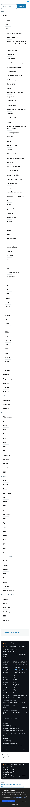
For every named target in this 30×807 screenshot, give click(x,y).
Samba (9, 141)
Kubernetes (6, 434)
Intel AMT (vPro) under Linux (16, 101)
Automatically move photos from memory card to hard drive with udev (16, 44)
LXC (4, 438)
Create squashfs (11, 71)
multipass (6, 459)
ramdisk (9, 251)
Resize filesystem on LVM (14, 133)
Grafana (5, 599)
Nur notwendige (22, 801)
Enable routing (11, 80)
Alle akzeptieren (8, 801)
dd (7, 200)
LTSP (6, 24)
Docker (5, 425)
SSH (6, 345)
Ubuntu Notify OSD (13, 175)
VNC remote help (12, 183)
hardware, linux (11, 217)
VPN (4, 506)
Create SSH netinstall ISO (15, 67)
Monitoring (6, 612)
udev (8, 285)
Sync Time (10, 162)
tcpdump (6, 523)
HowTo (7, 29)
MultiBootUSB (11, 118)
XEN (4, 472)
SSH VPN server (12, 137)
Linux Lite (8, 340)
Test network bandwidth (14, 167)
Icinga (5, 603)
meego (9, 230)
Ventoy (9, 188)
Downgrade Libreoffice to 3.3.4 (16, 75)
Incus (4, 421)
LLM (4, 574)
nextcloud (6, 408)
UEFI (6, 349)
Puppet (5, 582)
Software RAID (11, 154)
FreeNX (7, 315)
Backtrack (8, 298)
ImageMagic (10, 97)
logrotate (7, 357)
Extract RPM (11, 84)
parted (7, 362)
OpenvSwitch (7, 493)
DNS (4, 480)
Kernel (7, 336)
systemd (7, 370)
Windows (6, 392)
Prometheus (6, 607)
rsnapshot (10, 255)
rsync (8, 260)
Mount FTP (10, 114)
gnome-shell (10, 209)
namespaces (6, 514)
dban (6, 353)
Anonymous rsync (12, 37)
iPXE (4, 510)
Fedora (9, 88)
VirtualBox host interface (14, 192)
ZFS (4, 548)
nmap (8, 243)
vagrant (5, 468)
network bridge (11, 238)
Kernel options (11, 105)
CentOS (7, 307)
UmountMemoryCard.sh (14, 179)
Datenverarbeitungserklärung (19, 797)
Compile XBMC (12, 54)
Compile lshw (11, 59)
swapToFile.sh (11, 277)
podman (5, 463)
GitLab (5, 569)
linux (12, 632)
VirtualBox (6, 455)
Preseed (5, 578)
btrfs (4, 552)
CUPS (7, 302)
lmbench (9, 222)
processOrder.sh (12, 247)
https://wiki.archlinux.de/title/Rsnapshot (11, 784)
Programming (7, 379)
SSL (4, 497)
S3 (4, 544)
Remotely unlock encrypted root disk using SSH (16, 127)
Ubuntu (7, 20)
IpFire (7, 332)
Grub (6, 328)
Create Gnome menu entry (15, 63)
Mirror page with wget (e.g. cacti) (17, 109)
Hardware (6, 375)
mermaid (6, 620)
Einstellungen (15, 804)
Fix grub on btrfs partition (15, 92)
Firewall (5, 485)
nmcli (5, 519)
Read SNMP (10, 122)
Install (5, 561)
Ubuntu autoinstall (8, 591)
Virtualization (7, 417)
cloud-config (6, 404)
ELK (4, 616)
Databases (6, 383)
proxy (6, 366)
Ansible (5, 565)
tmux (8, 281)
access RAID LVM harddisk (15, 196)
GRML (7, 319)
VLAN (5, 502)
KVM (5, 430)
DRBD (5, 535)
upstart (9, 289)
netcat (9, 234)
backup (17, 632)
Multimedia (6, 387)
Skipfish (9, 150)
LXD (4, 442)
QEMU (5, 447)
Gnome (7, 323)
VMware (5, 451)
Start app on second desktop (15, 158)
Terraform (6, 586)
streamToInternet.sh (13, 272)
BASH (7, 294)
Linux (5, 16)
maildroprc (10, 226)
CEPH (5, 531)
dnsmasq (9, 205)
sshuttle (9, 268)
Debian (7, 311)
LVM (4, 540)
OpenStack (6, 400)
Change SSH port (12, 50)
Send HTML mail (12, 145)
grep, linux (10, 213)
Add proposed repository (14, 33)
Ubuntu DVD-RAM (13, 171)
